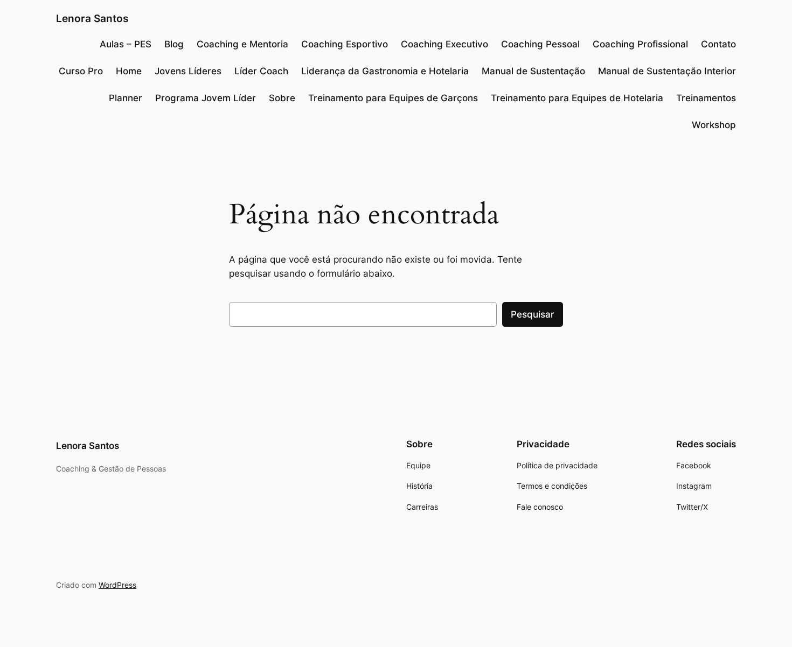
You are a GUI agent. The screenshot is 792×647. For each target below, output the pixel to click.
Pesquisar (532, 314)
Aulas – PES (125, 44)
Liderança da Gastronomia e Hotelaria (385, 71)
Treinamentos (706, 98)
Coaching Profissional (640, 44)
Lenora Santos (92, 18)
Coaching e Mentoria (242, 44)
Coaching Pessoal (540, 44)
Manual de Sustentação (533, 71)
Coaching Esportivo (344, 44)
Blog (174, 44)
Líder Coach (261, 71)
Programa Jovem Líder (205, 98)
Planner (125, 98)
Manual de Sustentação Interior (667, 71)
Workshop (714, 124)
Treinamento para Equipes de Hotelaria (577, 98)
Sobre (282, 98)
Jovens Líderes (188, 71)
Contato (718, 44)
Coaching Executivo (444, 44)
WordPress (117, 584)
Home (129, 71)
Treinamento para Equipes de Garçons (393, 98)
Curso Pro (81, 71)
